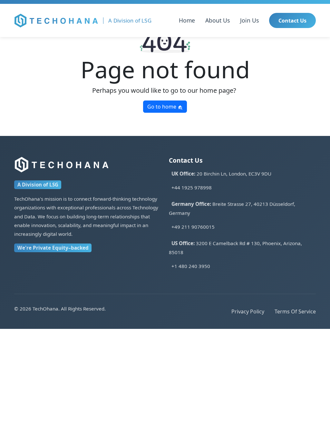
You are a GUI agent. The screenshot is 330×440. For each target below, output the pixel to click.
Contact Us (292, 20)
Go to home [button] (162, 106)
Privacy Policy (247, 311)
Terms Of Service (295, 311)
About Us (217, 20)
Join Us (249, 20)
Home (187, 20)
